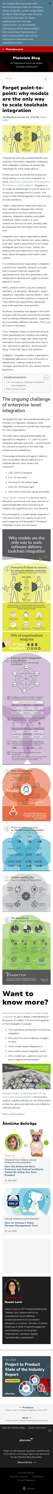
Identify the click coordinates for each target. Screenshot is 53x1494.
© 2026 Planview (26, 1472)
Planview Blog (26, 58)
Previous (26, 1409)
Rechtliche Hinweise (18, 1476)
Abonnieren (26, 1462)
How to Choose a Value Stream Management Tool (22, 1222)
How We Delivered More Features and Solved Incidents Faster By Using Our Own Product (24, 1167)
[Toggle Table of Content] (44, 378)
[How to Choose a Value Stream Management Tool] (26, 1201)
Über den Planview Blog (13, 1427)
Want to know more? (15, 389)
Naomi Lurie (13, 1302)
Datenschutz (38, 1476)
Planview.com (14, 49)
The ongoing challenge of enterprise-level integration (28, 384)
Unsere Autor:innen (37, 1427)
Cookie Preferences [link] (26, 1480)
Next (26, 1419)
